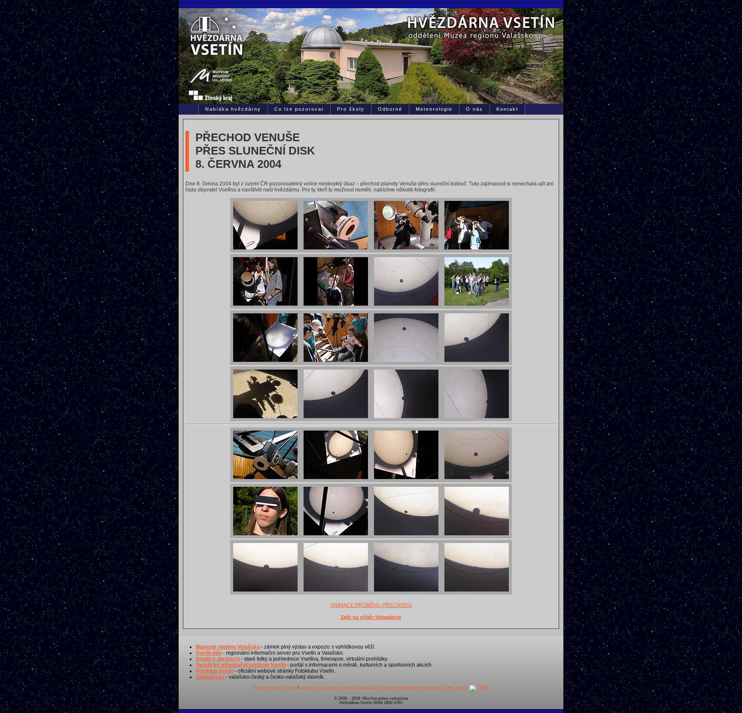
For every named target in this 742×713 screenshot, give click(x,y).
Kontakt (507, 109)
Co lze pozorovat (299, 109)
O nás (474, 109)
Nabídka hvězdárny (233, 109)
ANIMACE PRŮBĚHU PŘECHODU (371, 605)
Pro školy (351, 109)
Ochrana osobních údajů (274, 687)
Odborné (390, 109)
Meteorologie (434, 109)
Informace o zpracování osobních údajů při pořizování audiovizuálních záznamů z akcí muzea (384, 687)
